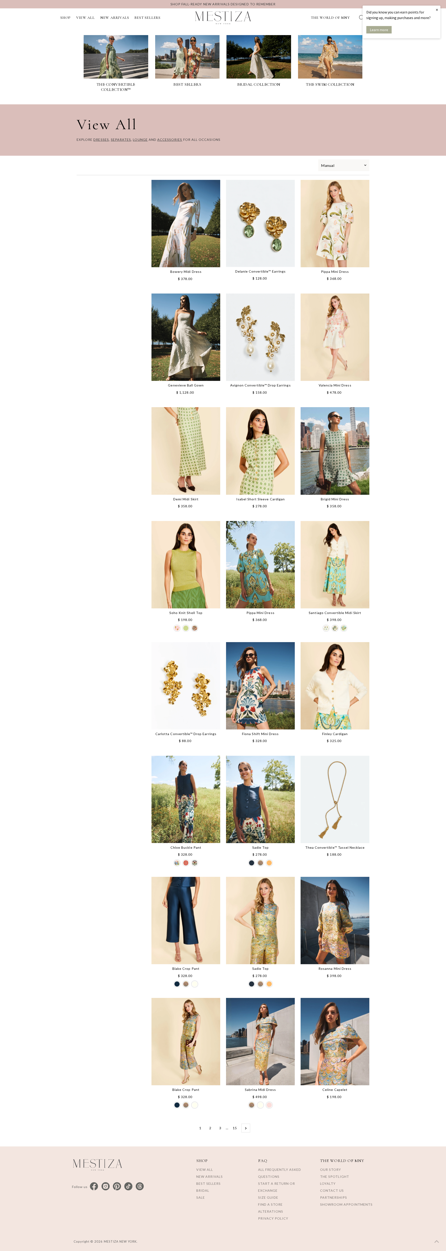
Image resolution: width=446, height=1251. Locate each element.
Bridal (202, 1190)
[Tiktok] (128, 1186)
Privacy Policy (273, 1218)
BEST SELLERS (147, 17)
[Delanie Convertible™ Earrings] (260, 223)
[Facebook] (94, 1186)
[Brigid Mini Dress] (335, 451)
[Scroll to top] (436, 1241)
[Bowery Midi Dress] (185, 223)
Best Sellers (208, 1183)
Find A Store (270, 1204)
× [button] (437, 10)
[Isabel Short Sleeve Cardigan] (260, 451)
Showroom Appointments (346, 1204)
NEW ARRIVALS (114, 17)
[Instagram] (105, 1186)
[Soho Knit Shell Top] (185, 564)
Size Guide (268, 1197)
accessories (169, 140)
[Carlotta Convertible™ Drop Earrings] (185, 685)
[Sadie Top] (260, 799)
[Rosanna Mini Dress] (335, 920)
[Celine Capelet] (335, 1041)
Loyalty (328, 1183)
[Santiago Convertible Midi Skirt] (335, 564)
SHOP (65, 17)
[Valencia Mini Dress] (335, 337)
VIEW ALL (85, 17)
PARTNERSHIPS (333, 1197)
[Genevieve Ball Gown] (185, 337)
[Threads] (139, 1186)
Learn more (379, 29)
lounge (140, 140)
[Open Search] (361, 17)
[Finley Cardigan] (335, 685)
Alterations (270, 1211)
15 (235, 1128)
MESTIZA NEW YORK (120, 1241)
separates (121, 140)
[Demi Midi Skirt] (185, 451)
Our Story (330, 1170)
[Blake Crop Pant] (185, 920)
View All (204, 1170)
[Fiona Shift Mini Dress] (260, 685)
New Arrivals (209, 1176)
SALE (200, 1197)
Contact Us (332, 1190)
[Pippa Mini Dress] (335, 223)
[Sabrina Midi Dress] (260, 1041)
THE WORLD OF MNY (330, 17)
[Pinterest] (117, 1186)
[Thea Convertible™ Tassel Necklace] (335, 799)
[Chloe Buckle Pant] (185, 799)
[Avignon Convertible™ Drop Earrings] (260, 337)
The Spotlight (334, 1176)
